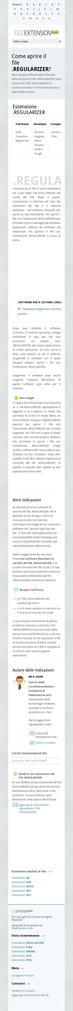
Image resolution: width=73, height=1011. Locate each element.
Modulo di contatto (23, 990)
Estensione (20, 877)
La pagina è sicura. (23, 975)
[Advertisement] (43, 165)
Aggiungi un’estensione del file (30, 995)
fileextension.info (22, 928)
